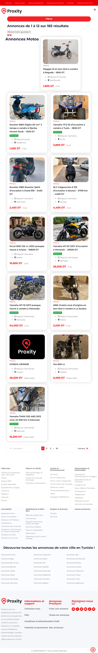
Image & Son (80, 467)
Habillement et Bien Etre (35, 492)
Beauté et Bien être (34, 497)
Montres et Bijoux (33, 509)
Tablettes (79, 480)
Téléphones (80, 477)
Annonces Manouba (42, 553)
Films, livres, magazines (60, 463)
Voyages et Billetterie (59, 479)
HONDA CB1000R (63, 314)
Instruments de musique (61, 466)
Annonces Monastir (42, 561)
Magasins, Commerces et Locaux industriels (11, 513)
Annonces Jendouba (9, 561)
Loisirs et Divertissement (57, 452)
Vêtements (30, 515)
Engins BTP (6, 463)
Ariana (22, 426)
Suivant (81, 405)
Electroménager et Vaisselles (34, 456)
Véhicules (5, 451)
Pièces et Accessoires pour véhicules (10, 456)
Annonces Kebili (40, 541)
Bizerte (48, 426)
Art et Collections (57, 460)
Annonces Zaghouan (75, 565)
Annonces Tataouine (75, 553)
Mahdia (61, 426)
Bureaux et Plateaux (10, 502)
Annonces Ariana (8, 537)
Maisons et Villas (8, 517)
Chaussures (31, 501)
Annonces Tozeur (74, 557)
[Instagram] (77, 591)
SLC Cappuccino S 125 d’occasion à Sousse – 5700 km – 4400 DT (27, 199)
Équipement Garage (10, 470)
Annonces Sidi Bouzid (76, 541)
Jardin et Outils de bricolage (34, 461)
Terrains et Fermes (9, 520)
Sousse (28, 426)
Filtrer (49, 19)
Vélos (52, 476)
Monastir (40, 426)
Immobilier (6, 491)
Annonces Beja (7, 541)
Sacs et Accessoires (34, 512)
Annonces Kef (39, 545)
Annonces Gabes (8, 553)
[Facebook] (73, 591)
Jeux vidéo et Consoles (85, 470)
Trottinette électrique (59, 473)
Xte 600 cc (15, 373)
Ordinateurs (80, 473)
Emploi (53, 496)
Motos (13, 71)
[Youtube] (85, 591)
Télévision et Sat (82, 483)
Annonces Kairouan (9, 565)
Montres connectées (84, 486)
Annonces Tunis (73, 561)
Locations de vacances (11, 508)
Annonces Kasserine (42, 537)
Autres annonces (82, 491)
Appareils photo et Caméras (83, 463)
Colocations (6, 505)
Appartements (7, 496)
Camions (5, 473)
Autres (4, 482)
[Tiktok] (89, 591)
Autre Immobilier (9, 499)
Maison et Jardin (33, 451)
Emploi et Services (59, 491)
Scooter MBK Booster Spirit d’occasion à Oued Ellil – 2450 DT (69, 140)
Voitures (4, 479)
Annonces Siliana (74, 545)
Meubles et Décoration (36, 465)
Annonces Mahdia (41, 549)
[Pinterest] (81, 591)
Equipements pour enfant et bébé (34, 505)
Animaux (54, 457)
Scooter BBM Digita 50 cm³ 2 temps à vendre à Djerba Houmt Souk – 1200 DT (69, 77)
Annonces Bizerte (8, 549)
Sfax (34, 426)
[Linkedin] (93, 591)
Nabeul (54, 426)
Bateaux (5, 476)
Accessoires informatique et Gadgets (86, 458)
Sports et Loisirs (57, 469)
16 (57, 405)
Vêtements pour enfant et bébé (36, 520)
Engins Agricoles (8, 466)
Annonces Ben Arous (10, 545)
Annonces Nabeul (41, 565)
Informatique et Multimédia (82, 452)
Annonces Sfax (73, 537)
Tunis (16, 426)
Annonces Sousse (74, 549)
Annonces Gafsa (8, 557)
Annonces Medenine (42, 557)
